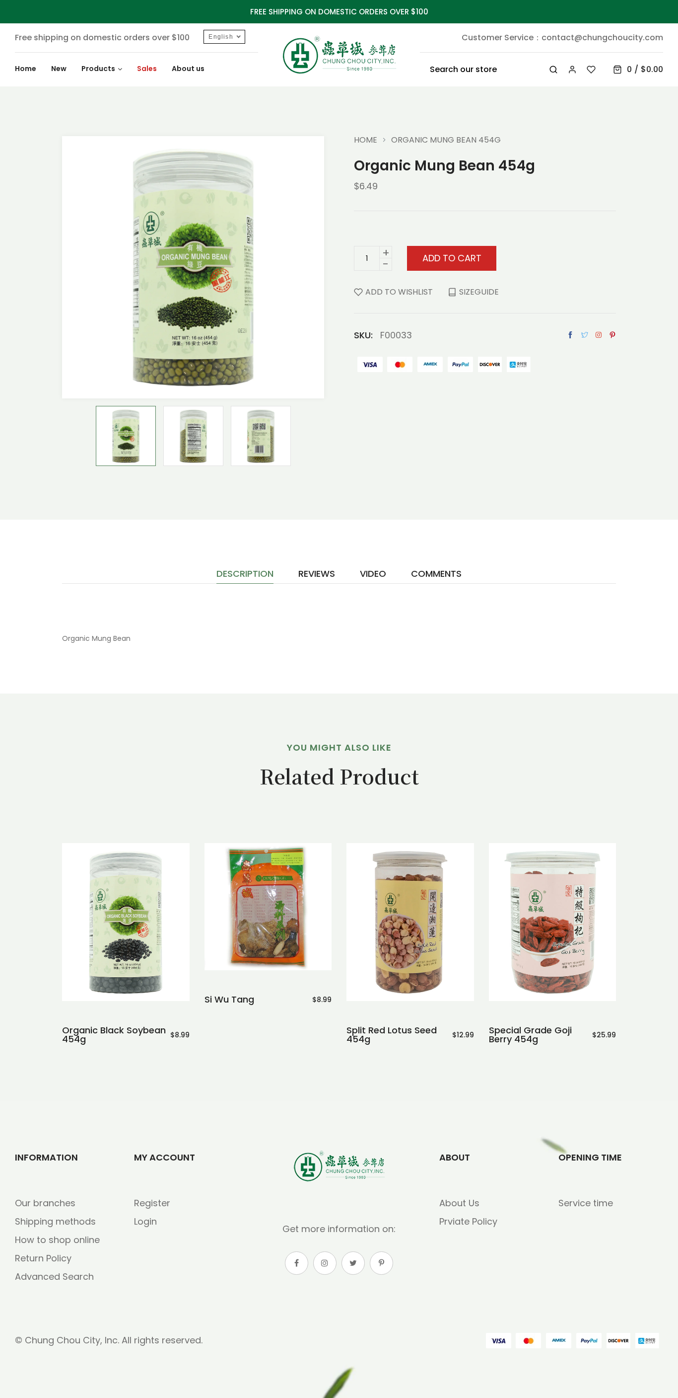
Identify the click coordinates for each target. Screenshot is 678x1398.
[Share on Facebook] (570, 335)
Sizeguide (479, 292)
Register (152, 1203)
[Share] (599, 334)
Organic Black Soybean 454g (114, 1035)
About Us (459, 1203)
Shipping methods (55, 1221)
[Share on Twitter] (584, 335)
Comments (436, 574)
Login (145, 1221)
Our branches (45, 1203)
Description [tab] (244, 574)
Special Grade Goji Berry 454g (530, 1035)
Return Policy (43, 1258)
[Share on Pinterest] (612, 335)
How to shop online (57, 1240)
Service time (585, 1203)
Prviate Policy (468, 1221)
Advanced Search (54, 1276)
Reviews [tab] (316, 574)
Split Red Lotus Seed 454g (391, 1035)
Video (373, 574)
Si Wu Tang (229, 999)
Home (365, 140)
